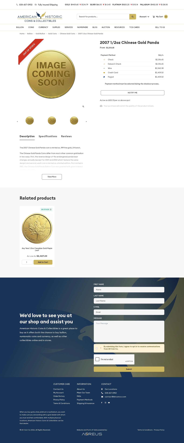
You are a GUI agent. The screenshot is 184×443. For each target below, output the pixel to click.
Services (69, 27)
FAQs (79, 396)
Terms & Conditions (61, 403)
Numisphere (82, 27)
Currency (43, 27)
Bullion (20, 27)
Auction (106, 27)
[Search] (132, 16)
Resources (119, 27)
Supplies (56, 27)
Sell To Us (160, 27)
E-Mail (96, 307)
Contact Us (58, 389)
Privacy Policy (59, 400)
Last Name (99, 296)
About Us (81, 389)
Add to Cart (43, 262)
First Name (99, 284)
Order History (59, 396)
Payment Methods (85, 400)
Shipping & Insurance (85, 403)
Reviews (66, 136)
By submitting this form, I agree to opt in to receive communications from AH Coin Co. (132, 347)
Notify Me (132, 93)
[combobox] (103, 16)
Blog (95, 27)
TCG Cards (134, 27)
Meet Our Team (83, 393)
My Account (58, 393)
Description (27, 136)
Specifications (48, 136)
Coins (31, 27)
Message (98, 318)
